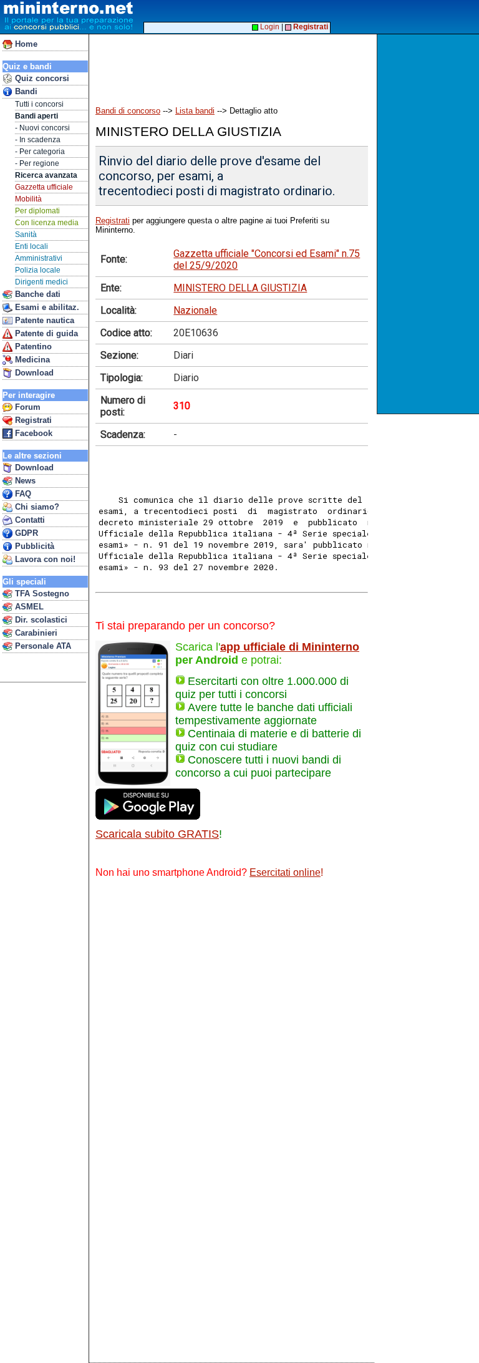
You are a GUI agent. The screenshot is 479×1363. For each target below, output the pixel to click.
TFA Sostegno (40, 593)
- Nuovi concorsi (42, 128)
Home (24, 44)
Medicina (31, 359)
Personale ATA (41, 646)
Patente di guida (45, 333)
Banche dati (36, 294)
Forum (26, 407)
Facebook (32, 433)
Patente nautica (43, 320)
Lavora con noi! (43, 559)
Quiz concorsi (40, 78)
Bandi (24, 91)
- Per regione (37, 163)
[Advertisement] (429, 224)
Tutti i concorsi (39, 104)
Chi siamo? (35, 507)
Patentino (32, 346)
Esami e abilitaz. (45, 307)
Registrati (32, 420)
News (24, 480)
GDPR (25, 533)
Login (268, 26)
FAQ (21, 493)
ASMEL (28, 606)
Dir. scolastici (39, 619)
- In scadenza (37, 139)
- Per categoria (40, 151)
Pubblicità (33, 546)
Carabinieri (34, 633)
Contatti (28, 520)
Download (33, 372)
